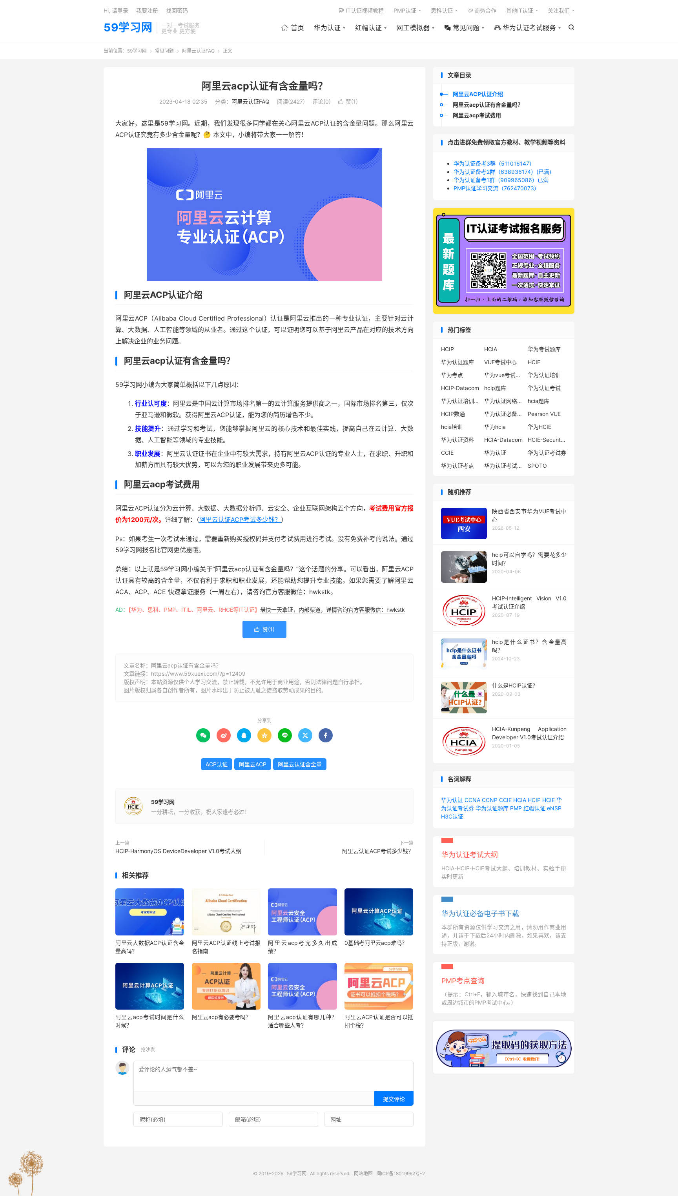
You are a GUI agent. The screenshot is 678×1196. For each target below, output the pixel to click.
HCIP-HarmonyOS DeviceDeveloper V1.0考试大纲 (178, 851)
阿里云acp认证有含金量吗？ (265, 86)
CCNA (472, 800)
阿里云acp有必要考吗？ (221, 1017)
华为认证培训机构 (460, 400)
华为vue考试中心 (503, 375)
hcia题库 (538, 400)
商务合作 (481, 10)
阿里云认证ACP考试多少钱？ (240, 519)
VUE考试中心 (500, 362)
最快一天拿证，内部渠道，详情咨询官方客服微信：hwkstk (332, 609)
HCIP (447, 349)
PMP (516, 808)
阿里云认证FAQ (198, 51)
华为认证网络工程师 (503, 400)
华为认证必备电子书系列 (503, 413)
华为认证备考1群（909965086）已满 (501, 180)
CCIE (447, 452)
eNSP (554, 808)
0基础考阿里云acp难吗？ (375, 942)
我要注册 (147, 10)
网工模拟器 (413, 28)
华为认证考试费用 (503, 465)
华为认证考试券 (547, 452)
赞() (348, 101)
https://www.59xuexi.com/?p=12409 (198, 673)
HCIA (490, 349)
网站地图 (363, 1173)
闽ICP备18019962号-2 (400, 1173)
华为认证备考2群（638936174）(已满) (502, 171)
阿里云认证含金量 (300, 764)
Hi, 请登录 (116, 10)
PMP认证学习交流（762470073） (496, 188)
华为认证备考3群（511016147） (494, 163)
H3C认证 (452, 816)
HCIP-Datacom (460, 388)
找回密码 (177, 10)
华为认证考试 (544, 388)
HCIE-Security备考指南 (547, 439)
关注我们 (559, 10)
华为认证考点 (457, 465)
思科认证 (442, 10)
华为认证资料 (457, 439)
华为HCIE (539, 426)
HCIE (534, 362)
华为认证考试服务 (525, 28)
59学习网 (128, 28)
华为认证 (327, 28)
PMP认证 (405, 10)
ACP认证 (217, 764)
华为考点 (452, 375)
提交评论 (394, 1099)
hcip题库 (495, 388)
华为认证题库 (457, 362)
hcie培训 (452, 426)
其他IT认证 (519, 10)
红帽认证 (368, 28)
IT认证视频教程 (361, 10)
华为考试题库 (544, 349)
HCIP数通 (453, 413)
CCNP (490, 800)
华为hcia (495, 426)
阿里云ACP (252, 764)
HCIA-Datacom (503, 439)
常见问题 (461, 28)
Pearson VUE (544, 413)
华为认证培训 (544, 375)
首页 (292, 28)
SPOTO (537, 465)
